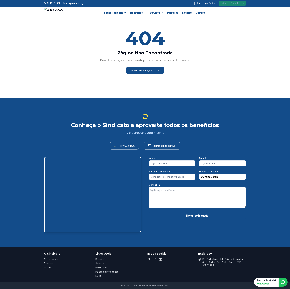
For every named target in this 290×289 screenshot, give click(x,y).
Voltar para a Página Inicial (145, 70)
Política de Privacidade (106, 271)
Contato (200, 12)
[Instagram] (154, 259)
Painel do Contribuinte (232, 3)
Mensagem (154, 185)
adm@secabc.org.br (76, 3)
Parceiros (172, 12)
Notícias (187, 12)
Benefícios (136, 12)
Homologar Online (205, 3)
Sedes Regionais (113, 12)
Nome (153, 158)
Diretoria (48, 263)
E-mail (203, 158)
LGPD (98, 276)
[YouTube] (161, 259)
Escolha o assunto (209, 171)
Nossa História (51, 259)
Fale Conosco (102, 267)
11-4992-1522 (53, 3)
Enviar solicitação (197, 215)
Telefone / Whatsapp (161, 171)
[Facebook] (148, 259)
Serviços (155, 12)
